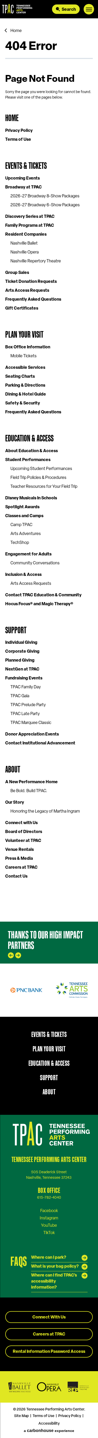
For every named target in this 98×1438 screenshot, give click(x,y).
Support (15, 630)
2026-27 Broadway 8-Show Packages (44, 196)
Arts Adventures (25, 534)
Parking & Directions (25, 385)
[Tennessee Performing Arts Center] (16, 9)
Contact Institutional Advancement (40, 743)
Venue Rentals (19, 850)
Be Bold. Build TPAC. (28, 791)
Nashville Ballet (24, 243)
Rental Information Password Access (49, 1352)
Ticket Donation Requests (31, 282)
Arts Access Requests (27, 291)
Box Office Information (27, 347)
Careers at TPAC (21, 868)
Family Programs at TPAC (29, 226)
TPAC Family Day (25, 687)
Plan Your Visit (24, 334)
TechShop (19, 543)
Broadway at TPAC (23, 187)
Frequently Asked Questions (33, 300)
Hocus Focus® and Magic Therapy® (39, 604)
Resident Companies (26, 235)
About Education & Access (31, 451)
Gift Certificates (21, 308)
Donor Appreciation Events (32, 734)
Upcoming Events (22, 178)
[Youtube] (49, 1225)
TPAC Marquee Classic (30, 723)
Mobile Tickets (23, 356)
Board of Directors (23, 832)
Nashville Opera (24, 252)
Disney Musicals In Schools (31, 498)
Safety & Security (22, 403)
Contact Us (16, 876)
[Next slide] (18, 955)
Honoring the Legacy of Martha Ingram (45, 811)
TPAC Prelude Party (28, 705)
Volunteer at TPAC (23, 841)
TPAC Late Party (25, 714)
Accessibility (49, 1424)
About (12, 769)
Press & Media (19, 859)
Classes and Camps (24, 516)
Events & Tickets (26, 165)
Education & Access (29, 438)
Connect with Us (21, 823)
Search (69, 10)
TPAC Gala (19, 696)
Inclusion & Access (23, 575)
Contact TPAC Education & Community (43, 595)
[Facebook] (49, 1210)
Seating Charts (20, 377)
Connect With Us (49, 1317)
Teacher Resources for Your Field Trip (43, 487)
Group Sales (17, 273)
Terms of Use (18, 140)
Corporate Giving (22, 652)
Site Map (21, 1416)
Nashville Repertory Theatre (35, 261)
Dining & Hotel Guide (25, 394)
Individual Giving (21, 643)
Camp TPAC (21, 525)
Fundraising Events (23, 678)
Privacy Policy (19, 131)
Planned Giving (19, 660)
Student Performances (27, 460)
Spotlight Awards (22, 507)
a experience (49, 1430)
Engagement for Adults (28, 554)
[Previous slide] (11, 955)
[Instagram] (49, 1218)
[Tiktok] (49, 1232)
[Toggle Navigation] (89, 9)
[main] (49, 470)
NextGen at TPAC (22, 669)
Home (16, 31)
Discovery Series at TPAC (30, 217)
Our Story (14, 803)
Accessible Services (25, 368)
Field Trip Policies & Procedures (38, 478)
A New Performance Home (31, 782)
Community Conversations (35, 563)
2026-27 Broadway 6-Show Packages (45, 205)
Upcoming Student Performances (41, 469)
